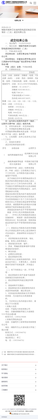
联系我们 (5, 369)
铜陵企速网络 (29, 411)
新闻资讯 (5, 381)
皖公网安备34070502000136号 (20, 414)
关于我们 (5, 365)
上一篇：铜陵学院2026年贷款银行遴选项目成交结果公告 (19, 352)
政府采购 (5, 386)
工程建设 (5, 390)
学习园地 (5, 373)
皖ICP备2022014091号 (12, 411)
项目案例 (5, 377)
